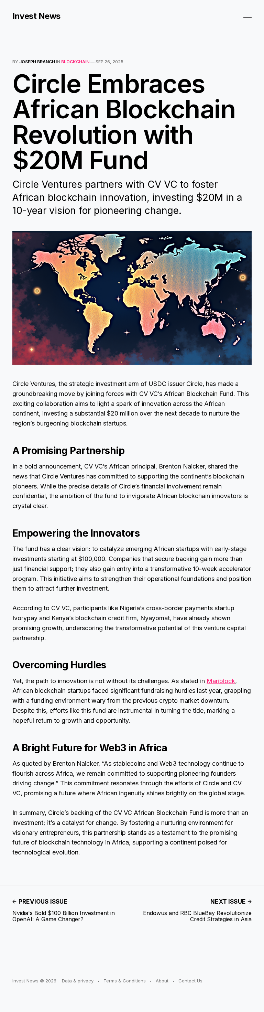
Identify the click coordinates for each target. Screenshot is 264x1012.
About (162, 980)
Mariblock (221, 681)
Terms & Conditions (124, 980)
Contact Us (190, 980)
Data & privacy (78, 980)
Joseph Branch (37, 61)
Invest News (36, 16)
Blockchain (75, 61)
